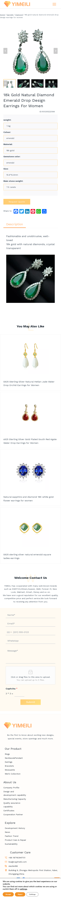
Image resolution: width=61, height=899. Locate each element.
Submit (30, 702)
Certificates (8, 810)
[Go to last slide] (5, 51)
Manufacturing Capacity (14, 799)
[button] (9, 83)
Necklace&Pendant (14, 758)
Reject (20, 894)
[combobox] (9, 632)
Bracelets (9, 766)
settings (23, 889)
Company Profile (11, 787)
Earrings (8, 762)
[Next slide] (56, 51)
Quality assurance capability (11, 805)
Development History (15, 828)
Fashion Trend (11, 836)
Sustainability (11, 844)
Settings (32, 894)
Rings (7, 754)
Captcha (11, 688)
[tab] (14, 224)
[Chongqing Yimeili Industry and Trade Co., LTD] (16, 4)
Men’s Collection (12, 774)
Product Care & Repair (15, 840)
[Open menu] (54, 4)
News (7, 832)
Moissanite (10, 770)
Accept (8, 894)
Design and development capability (14, 793)
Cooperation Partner (13, 814)
